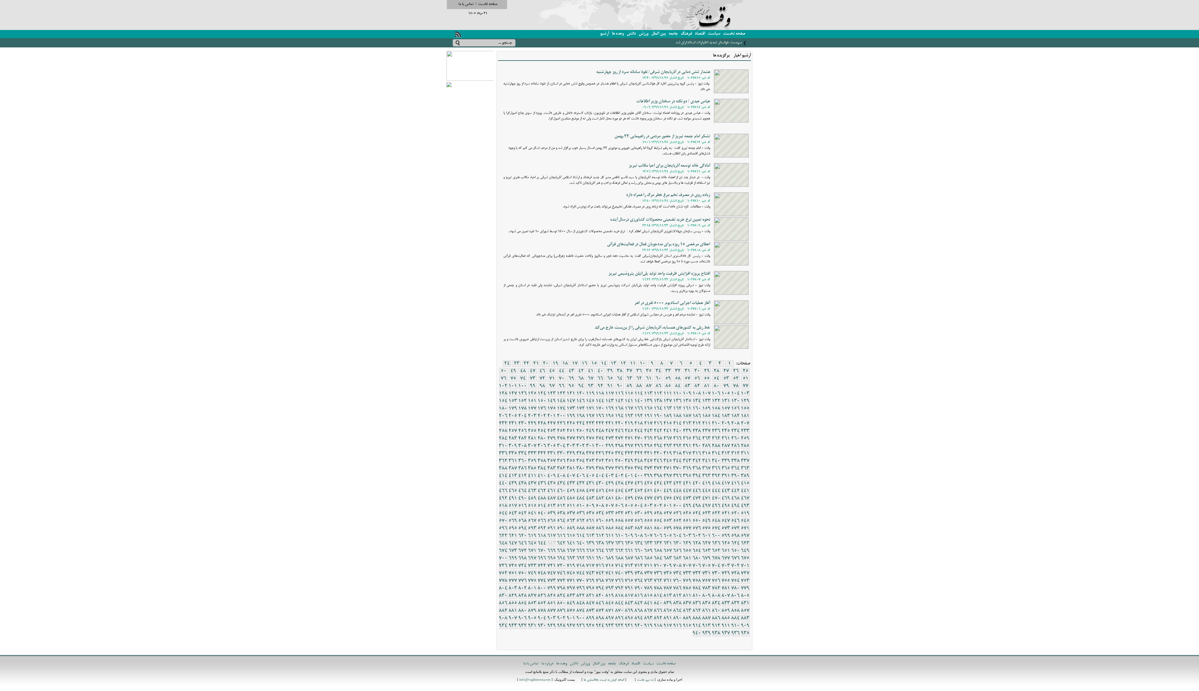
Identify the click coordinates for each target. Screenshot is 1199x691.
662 (619, 550)
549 (707, 520)
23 (517, 363)
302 (581, 446)
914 (697, 625)
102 (503, 386)
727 (745, 573)
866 (658, 610)
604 (678, 535)
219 (629, 423)
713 (629, 565)
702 (736, 565)
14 (604, 363)
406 (581, 475)
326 (600, 453)
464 (523, 490)
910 (736, 625)
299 (610, 446)
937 (726, 633)
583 (629, 528)
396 (678, 475)
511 (571, 505)
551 (687, 520)
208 (736, 423)
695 (552, 558)
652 (716, 550)
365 (726, 468)
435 (552, 483)
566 (542, 520)
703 (726, 565)
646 (523, 543)
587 (590, 528)
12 (623, 363)
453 (629, 490)
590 (561, 528)
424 (658, 483)
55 (707, 378)
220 (619, 423)
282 (523, 438)
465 (513, 490)
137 (668, 401)
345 (668, 460)
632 (658, 543)
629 (687, 543)
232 (503, 423)
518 (503, 505)
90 (620, 386)
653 (707, 550)
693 (571, 558)
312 (736, 453)
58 (678, 378)
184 (716, 416)
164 (658, 408)
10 (642, 363)
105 (726, 393)
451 (648, 490)
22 (526, 363)
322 (639, 453)
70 (562, 378)
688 (619, 558)
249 (590, 431)
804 (503, 588)
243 (648, 431)
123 (552, 393)
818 (619, 595)
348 (639, 460)
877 (552, 610)
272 (619, 438)
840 (658, 603)
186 (697, 416)
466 (503, 490)
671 (532, 550)
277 (571, 438)
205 (513, 416)
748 (542, 573)
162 (678, 408)
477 (648, 498)
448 (678, 490)
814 (658, 595)
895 (629, 618)
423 (668, 483)
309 (513, 446)
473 (687, 498)
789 (648, 588)
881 (513, 610)
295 (648, 446)
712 (639, 565)
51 (745, 378)
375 (629, 468)
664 (600, 550)
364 (736, 468)
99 (532, 386)
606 (658, 535)
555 (648, 520)
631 (668, 543)
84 (678, 386)
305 (552, 446)
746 (561, 573)
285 (745, 446)
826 (542, 595)
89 (629, 386)
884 (736, 618)
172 (581, 408)
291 (687, 446)
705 (707, 565)
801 (532, 588)
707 (687, 565)
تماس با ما (466, 4)
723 (532, 565)
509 (590, 505)
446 (697, 490)
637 (610, 543)
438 (523, 483)
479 (629, 498)
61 (649, 378)
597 (745, 535)
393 (707, 475)
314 (716, 453)
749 (532, 573)
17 (575, 363)
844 (619, 603)
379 (590, 468)
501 (668, 505)
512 (561, 505)
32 (678, 371)
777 (513, 580)
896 (619, 618)
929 (552, 625)
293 (668, 446)
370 (678, 468)
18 (565, 363)
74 (523, 378)
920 (639, 625)
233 (745, 431)
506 (619, 505)
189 (668, 416)
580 (658, 528)
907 (513, 618)
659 (648, 550)
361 (513, 460)
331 (552, 453)
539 (552, 513)
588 (581, 528)
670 (542, 550)
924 (600, 625)
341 (707, 460)
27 (726, 371)
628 (697, 543)
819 (610, 595)
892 (658, 618)
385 (532, 468)
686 (639, 558)
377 (610, 468)
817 (629, 595)
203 (532, 416)
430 (600, 483)
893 (648, 618)
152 (523, 401)
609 (629, 535)
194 (619, 416)
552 (678, 520)
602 (697, 535)
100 (523, 386)
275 (590, 438)
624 (736, 543)
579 (668, 528)
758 (697, 580)
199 (571, 416)
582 (639, 528)
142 (619, 401)
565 (552, 520)
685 (648, 558)
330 (561, 453)
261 (726, 438)
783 (707, 588)
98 (542, 386)
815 (648, 595)
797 (571, 588)
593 (532, 528)
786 (678, 588)
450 (658, 490)
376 (619, 468)
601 (707, 535)
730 (716, 573)
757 (707, 580)
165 (648, 408)
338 (736, 460)
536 (581, 513)
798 (561, 588)
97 (552, 386)
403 (610, 475)
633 (648, 543)
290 (697, 446)
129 (745, 401)
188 (678, 416)
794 (600, 588)
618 (542, 535)
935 (745, 633)
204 (523, 416)
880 (523, 610)
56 (697, 378)
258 (503, 431)
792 (619, 588)
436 (542, 483)
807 (726, 595)
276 (581, 438)
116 (619, 393)
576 (697, 528)
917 (668, 625)
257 (513, 431)
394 (697, 475)
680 (697, 558)
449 (668, 490)
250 (581, 431)
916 (678, 625)
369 (687, 468)
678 (716, 558)
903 (552, 618)
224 (581, 423)
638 (600, 543)
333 (532, 453)
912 (716, 625)
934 (503, 625)
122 (561, 393)
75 (513, 378)
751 (513, 573)
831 (745, 603)
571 (745, 528)
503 (648, 505)
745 (571, 573)
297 (629, 446)
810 (697, 595)
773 (552, 580)
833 (726, 603)
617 (552, 535)
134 (697, 401)
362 (503, 460)
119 (590, 393)
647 (513, 543)
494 (736, 505)
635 (629, 543)
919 (648, 625)
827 (532, 595)
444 (716, 490)
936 (736, 633)
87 (649, 386)
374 (639, 468)
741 (610, 573)
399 (648, 475)
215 (668, 423)
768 (600, 580)
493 (745, 505)
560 (600, 520)
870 (619, 610)
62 (639, 378)
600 (716, 535)
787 (668, 588)
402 (619, 475)
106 (716, 393)
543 (513, 513)
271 (629, 438)
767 (610, 580)
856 (503, 603)
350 (619, 460)
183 (726, 416)
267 (668, 438)
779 (745, 588)
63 (629, 378)
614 (581, 535)
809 (707, 595)
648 (503, 543)
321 (648, 453)
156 (736, 408)
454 (619, 490)
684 (658, 558)
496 (716, 505)
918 (658, 625)
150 (542, 401)
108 (697, 393)
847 (590, 603)
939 (707, 633)
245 (629, 431)
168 (619, 408)
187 (687, 416)
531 (629, 513)
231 (513, 423)
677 (726, 558)
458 (581, 490)
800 (542, 588)
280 (542, 438)
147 (571, 401)
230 (523, 423)
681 (687, 558)
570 (503, 520)
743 (590, 573)
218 (639, 423)
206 (503, 416)
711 (648, 565)
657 (668, 550)
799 (552, 588)
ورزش (644, 34)
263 (707, 438)
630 (678, 543)
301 (590, 446)
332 (542, 453)
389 (745, 475)
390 (736, 475)
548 (716, 520)
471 (707, 498)
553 (668, 520)
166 (639, 408)
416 (736, 483)
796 (581, 588)
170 (600, 408)
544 (503, 513)
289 (707, 446)
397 (668, 475)
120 (581, 393)
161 (687, 408)
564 (561, 520)
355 (571, 460)
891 (668, 618)
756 (716, 580)
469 (726, 498)
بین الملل (658, 34)
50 (503, 371)
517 (513, 505)
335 (513, 453)
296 (639, 446)
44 (562, 371)
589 (571, 528)
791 (629, 588)
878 (542, 610)
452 (639, 490)
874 (581, 610)
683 (668, 558)
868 (639, 610)
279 (552, 438)
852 (542, 603)
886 (716, 618)
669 (552, 550)
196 (600, 416)
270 (639, 438)
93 (591, 386)
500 (678, 505)
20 (546, 363)
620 (523, 535)
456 (600, 490)
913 (707, 625)
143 (610, 401)
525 (687, 513)
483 (590, 498)
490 (523, 498)
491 (513, 498)
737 (648, 573)
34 (658, 371)
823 (571, 595)
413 (513, 475)
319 (668, 453)
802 (523, 588)
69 (571, 378)
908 (503, 618)
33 (668, 371)
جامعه (673, 34)
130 (736, 401)
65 (610, 378)
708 (678, 565)
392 (716, 475)
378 (600, 468)
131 (726, 401)
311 (745, 453)
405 (590, 475)
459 (571, 490)
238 (697, 431)
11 (633, 363)
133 (707, 401)
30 (697, 371)
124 (542, 393)
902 (561, 618)
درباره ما (547, 664)
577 (687, 528)
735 (668, 573)
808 (716, 595)
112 (658, 393)
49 (513, 371)
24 (507, 363)
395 (687, 475)
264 (697, 438)
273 (610, 438)
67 (591, 378)
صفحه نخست (487, 4)
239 (687, 431)
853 (532, 603)
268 (658, 438)
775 (532, 580)
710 (658, 565)
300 (600, 446)
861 (707, 610)
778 (503, 580)
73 (532, 378)
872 (600, 610)
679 (707, 558)
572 (736, 528)
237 (707, 431)
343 (687, 460)
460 (561, 490)
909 (745, 625)
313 (726, 453)
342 (697, 460)
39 (610, 371)
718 (581, 565)
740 (619, 573)
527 (668, 513)
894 (639, 618)
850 (561, 603)
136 (678, 401)
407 (571, 475)
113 (648, 393)
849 (571, 603)
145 (590, 401)
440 (503, 483)
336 (503, 453)
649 (745, 550)
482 (600, 498)
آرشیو (604, 34)
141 (629, 401)
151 (532, 401)
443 (726, 490)
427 (629, 483)
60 (658, 378)
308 (523, 446)
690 (600, 558)
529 (648, 513)
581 (648, 528)
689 (610, 558)
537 (571, 513)
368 (697, 468)
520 (736, 513)
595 (513, 528)
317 (687, 453)
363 (745, 468)
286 (736, 446)
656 (678, 550)
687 (629, 558)
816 (639, 595)
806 (736, 595)
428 (619, 483)
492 (503, 498)
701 (745, 565)
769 (590, 580)
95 (571, 386)
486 (561, 498)
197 (590, 416)
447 (687, 490)
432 (581, 483)
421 (687, 483)
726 (503, 565)
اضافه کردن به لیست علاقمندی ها (604, 680)
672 (523, 550)
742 (600, 573)
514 (542, 505)
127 (513, 393)
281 (532, 438)
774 (542, 580)
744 (581, 573)
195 (610, 416)
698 (523, 558)
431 (590, 483)
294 (658, 446)
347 (648, 460)
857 (745, 610)
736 (658, 573)
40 (600, 371)
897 (610, 618)
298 (619, 446)
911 (726, 625)
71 (552, 378)
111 (668, 393)
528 (658, 513)
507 (610, 505)
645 (532, 543)
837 (687, 603)
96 (562, 386)
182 (736, 416)
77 (745, 386)
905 (532, 618)
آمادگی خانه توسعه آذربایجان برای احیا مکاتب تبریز (669, 166)
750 (523, 573)
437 (532, 483)
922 (619, 625)
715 (610, 565)
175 (552, 408)
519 (745, 513)
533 (610, 513)
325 (610, 453)
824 (561, 595)
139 (648, 401)
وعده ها (618, 34)
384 (542, 468)
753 (745, 580)
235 (726, 431)
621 (513, 535)
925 (590, 625)
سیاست (714, 34)
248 (600, 431)
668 (561, 550)
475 (668, 498)
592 (542, 528)
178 (523, 408)
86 (658, 386)
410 (542, 475)
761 (668, 580)
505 (629, 505)
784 (697, 588)
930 (542, 625)
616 (561, 535)
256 (523, 431)
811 (687, 595)
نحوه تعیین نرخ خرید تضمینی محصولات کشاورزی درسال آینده (660, 220)
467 (745, 498)
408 (561, 475)
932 (523, 625)
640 (581, 543)
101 (513, 386)
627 (707, 543)
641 (571, 543)
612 (600, 535)
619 (532, 535)
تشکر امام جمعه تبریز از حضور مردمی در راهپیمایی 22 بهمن (662, 136)
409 (552, 475)
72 (542, 378)
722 (542, 565)
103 (745, 393)
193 (629, 416)
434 (561, 483)
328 (581, 453)
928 (561, 625)
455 (610, 490)
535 (590, 513)
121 (571, 393)
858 (736, 610)
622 (503, 535)
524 (697, 513)
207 (745, 423)
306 (542, 446)
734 (678, 573)
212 (697, 423)
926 (581, 625)
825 (552, 595)
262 (716, 438)
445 (707, 490)
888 (697, 618)
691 (590, 558)
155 (745, 408)
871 (610, 610)
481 (610, 498)
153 (513, 401)
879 (532, 610)
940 (697, 633)
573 (726, 528)
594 (523, 528)
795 (590, 588)
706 (697, 565)
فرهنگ (686, 34)
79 (726, 386)
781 (726, 588)
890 (678, 618)
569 (513, 520)
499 (687, 505)
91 (610, 386)
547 (726, 520)
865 (668, 610)
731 (707, 573)
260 (736, 438)
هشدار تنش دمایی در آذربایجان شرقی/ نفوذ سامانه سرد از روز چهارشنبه (653, 72)
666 (581, 550)
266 (678, 438)
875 (571, 610)
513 (552, 505)
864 (678, 610)
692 (581, 558)
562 (581, 520)
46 (542, 371)
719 (571, 565)
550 (697, 520)
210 (716, 423)
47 (532, 371)
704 (716, 565)
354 (581, 460)
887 (707, 618)
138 (658, 401)
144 (600, 401)
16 (584, 363)
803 (513, 588)
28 (716, 371)
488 (542, 498)
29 (707, 371)
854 (523, 603)
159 (707, 408)
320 (658, 453)
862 (697, 610)
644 (542, 543)
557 (629, 520)
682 (678, 558)
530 (639, 513)
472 (697, 498)
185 (707, 416)
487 (552, 498)
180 (503, 408)
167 (629, 408)
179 (513, 408)
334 (523, 453)
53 (726, 378)
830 (503, 595)
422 (678, 483)
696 (542, 558)
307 (532, 446)
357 (552, 460)
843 (629, 603)
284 (503, 438)
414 (503, 475)
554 (658, 520)
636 (619, 543)
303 (571, 446)
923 (610, 625)
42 (581, 371)
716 (600, 565)
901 (571, 618)
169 (610, 408)
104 (736, 393)
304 (561, 446)
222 (600, 423)
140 (639, 401)
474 (678, 498)
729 (726, 573)
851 (552, 603)
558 (619, 520)
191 (648, 416)
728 (736, 573)
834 (716, 603)
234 (736, 431)
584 (619, 528)
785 (687, 588)
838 (678, 603)
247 (610, 431)
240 (678, 431)
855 (513, 603)
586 (600, 528)
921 (629, 625)
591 (552, 528)
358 (542, 460)
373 (648, 468)
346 (658, 460)
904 (542, 618)
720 (561, 565)
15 (594, 363)
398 (658, 475)
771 (571, 580)
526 (678, 513)
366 (716, 468)
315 (707, 453)
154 (503, 401)
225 (571, 423)
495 (726, 505)
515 (532, 505)
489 (532, 498)
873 (590, 610)
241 (668, 431)
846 (600, 603)
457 (590, 490)
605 (668, 535)
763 (648, 580)
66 (600, 378)
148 (561, 401)
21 (536, 363)
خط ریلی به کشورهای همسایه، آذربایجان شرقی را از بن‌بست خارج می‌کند (652, 328)
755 (726, 580)
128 (503, 393)
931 (532, 625)
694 (561, 558)
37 (629, 371)
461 (552, 490)
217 (648, 423)
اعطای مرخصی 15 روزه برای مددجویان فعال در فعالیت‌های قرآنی (658, 244)
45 (552, 371)
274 (600, 438)
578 (678, 528)
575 (707, 528)
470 (716, 498)
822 (581, 595)
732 (697, 573)
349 (629, 460)
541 (532, 513)
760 (678, 580)
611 (610, 535)
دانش (631, 34)
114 (639, 393)
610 (619, 535)
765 (629, 580)
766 (619, 580)
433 (571, 483)
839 (668, 603)
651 (726, 550)
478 (639, 498)
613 (590, 535)
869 (629, 610)
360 (523, 460)
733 (687, 573)
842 (639, 603)
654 (697, 550)
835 (707, 603)
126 (523, 393)
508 (600, 505)
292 (678, 446)
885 (726, 618)
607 (648, 535)
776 (523, 580)
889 (687, 618)
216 (658, 423)
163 (668, 408)
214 (678, 423)
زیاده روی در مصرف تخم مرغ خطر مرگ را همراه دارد (668, 195)
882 (503, 610)
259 (745, 438)
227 (552, 423)
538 (561, 513)
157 (726, 408)
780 (736, 588)
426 (639, 483)
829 (513, 595)
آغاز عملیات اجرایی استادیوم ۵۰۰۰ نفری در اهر (672, 303)
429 (610, 483)
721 (552, 565)
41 (591, 371)
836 (697, 603)
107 (707, 393)
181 (745, 416)
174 (561, 408)
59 (668, 378)
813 (668, 595)
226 (561, 423)
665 (590, 550)
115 (629, 393)
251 (571, 431)
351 (610, 460)
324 (619, 453)
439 (513, 483)
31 (687, 371)
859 (726, 610)
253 (552, 431)
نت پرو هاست (645, 680)
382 (561, 468)
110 (678, 393)
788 (658, 588)
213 (687, 423)
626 (716, 543)
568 (523, 520)
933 (513, 625)
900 (581, 618)
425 (648, 483)
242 (658, 431)
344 (678, 460)
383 (552, 468)
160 (697, 408)
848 (581, 603)
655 (687, 550)
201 (552, 416)
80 (716, 386)
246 (619, 431)
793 (610, 588)
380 (581, 468)
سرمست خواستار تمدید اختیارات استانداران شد (709, 43)
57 (687, 378)
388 (503, 468)
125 (532, 393)
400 (639, 475)
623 (745, 543)
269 (648, 438)
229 (532, 423)
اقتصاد (700, 34)
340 (716, 460)
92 (600, 386)
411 (532, 475)
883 (745, 618)
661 (629, 550)
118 (600, 393)
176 (542, 408)
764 (639, 580)
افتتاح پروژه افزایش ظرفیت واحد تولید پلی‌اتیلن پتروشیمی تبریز (659, 274)
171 (590, 408)
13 (613, 363)
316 (697, 453)
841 (648, 603)
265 (687, 438)
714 (619, 565)
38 (620, 371)
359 (532, 460)
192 (639, 416)
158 (716, 408)
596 (503, 528)
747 (552, 573)
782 (716, 588)
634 (639, 543)
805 (745, 595)
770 (581, 580)
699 (513, 558)
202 (542, 416)
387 (513, 468)
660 (639, 550)
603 (687, 535)
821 (590, 595)
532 (619, 513)
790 (639, 588)
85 (668, 386)
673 (513, 550)
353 (590, 460)
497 (707, 505)
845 (610, 603)
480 (619, 498)
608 (639, 535)
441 (745, 490)
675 (745, 558)
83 (687, 386)
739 (629, 573)
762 (658, 580)
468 (736, 498)
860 (716, 610)
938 (716, 633)
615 (571, 535)
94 (581, 386)
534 (600, 513)
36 (639, 371)
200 (561, 416)
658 (658, 550)
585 (610, 528)
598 (736, 535)
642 (561, 543)
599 (726, 535)
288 (716, 446)
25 (745, 371)
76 (503, 378)
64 (620, 378)
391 (726, 475)
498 (697, 505)
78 (736, 386)
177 (532, 408)
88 (639, 386)
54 (716, 378)
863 (687, 610)
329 (571, 453)
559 (610, 520)
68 (581, 378)
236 (716, 431)
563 (571, 520)
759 (687, 580)
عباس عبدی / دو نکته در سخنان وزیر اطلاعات (673, 101)
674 (503, 550)
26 (736, 371)
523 (707, 513)
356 (561, 460)
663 (610, 550)
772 (561, 580)
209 (726, 423)
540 (542, 513)
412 (523, 475)
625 (726, 543)
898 (600, 618)
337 (745, 460)
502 (658, 505)
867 (648, 610)
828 (523, 595)
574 (716, 528)
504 (639, 505)
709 (668, 565)
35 (649, 371)
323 (629, 453)
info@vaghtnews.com (534, 680)
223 (590, 423)
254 (542, 431)
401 (629, 475)
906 (523, 618)
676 (736, 558)
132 (716, 401)
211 (707, 423)
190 (658, 416)
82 (697, 386)
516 (523, 505)
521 (726, 513)
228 (542, 423)
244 (639, 431)
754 (736, 580)
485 (571, 498)
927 (571, 625)
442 (736, 490)
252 (561, 431)
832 (736, 603)
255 (532, 431)
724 (523, 565)
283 (513, 438)
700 (503, 558)
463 (532, 490)
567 (532, 520)
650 (736, 550)
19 (555, 363)
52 (736, 378)
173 (571, 408)
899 (590, 618)
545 (745, 520)
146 (581, 401)
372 (658, 468)
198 (581, 416)
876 (561, 610)
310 (503, 446)
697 (532, 558)
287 (726, 446)
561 (590, 520)
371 (668, 468)
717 (590, 565)
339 (726, 460)
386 (523, 468)
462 (542, 490)
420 (697, 483)
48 (523, 371)
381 (571, 468)
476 (658, 498)
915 (687, 625)
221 (610, 423)
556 (639, 520)
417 (726, 483)
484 (581, 498)
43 (571, 371)
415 (745, 483)
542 (523, 513)
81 (707, 386)
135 (687, 401)
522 (716, 513)
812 (678, 595)
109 (687, 393)
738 (639, 573)
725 (513, 565)
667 (571, 550)
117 (610, 393)
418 (716, 483)
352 (600, 460)
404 (600, 475)
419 (707, 483)
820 (600, 595)
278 (561, 438)
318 (678, 453)
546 (736, 520)
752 (503, 573)
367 (707, 468)
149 (552, 401)
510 (581, 505)
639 (590, 543)
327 (590, 453)
